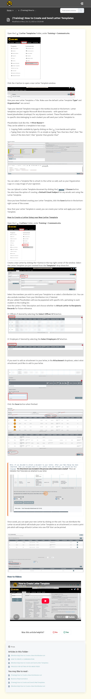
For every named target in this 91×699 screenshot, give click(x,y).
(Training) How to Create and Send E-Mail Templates (28, 682)
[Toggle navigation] (82, 4)
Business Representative (19, 679)
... (16, 10)
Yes (67, 632)
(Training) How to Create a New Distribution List (26, 675)
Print (13, 647)
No (56, 632)
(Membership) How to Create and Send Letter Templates (29, 663)
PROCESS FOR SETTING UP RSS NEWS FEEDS (25, 666)
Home (9, 10)
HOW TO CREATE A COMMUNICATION (22, 659)
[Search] (81, 10)
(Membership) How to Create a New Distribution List (28, 655)
